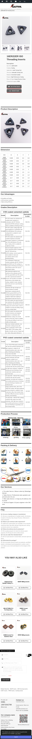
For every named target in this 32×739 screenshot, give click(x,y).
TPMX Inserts (11, 690)
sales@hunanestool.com (22, 708)
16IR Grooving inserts (22, 689)
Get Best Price (9, 587)
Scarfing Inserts (19, 690)
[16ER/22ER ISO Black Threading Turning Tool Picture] (5, 48)
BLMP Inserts (13, 689)
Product (5, 9)
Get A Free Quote (15, 86)
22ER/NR (18, 9)
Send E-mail (15, 91)
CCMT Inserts (4, 690)
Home (2, 9)
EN (20, 1)
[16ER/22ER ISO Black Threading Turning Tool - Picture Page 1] (12, 50)
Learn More (18, 733)
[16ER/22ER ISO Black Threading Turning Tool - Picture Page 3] (27, 50)
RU (24, 1)
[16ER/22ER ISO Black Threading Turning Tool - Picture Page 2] (20, 50)
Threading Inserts (11, 9)
